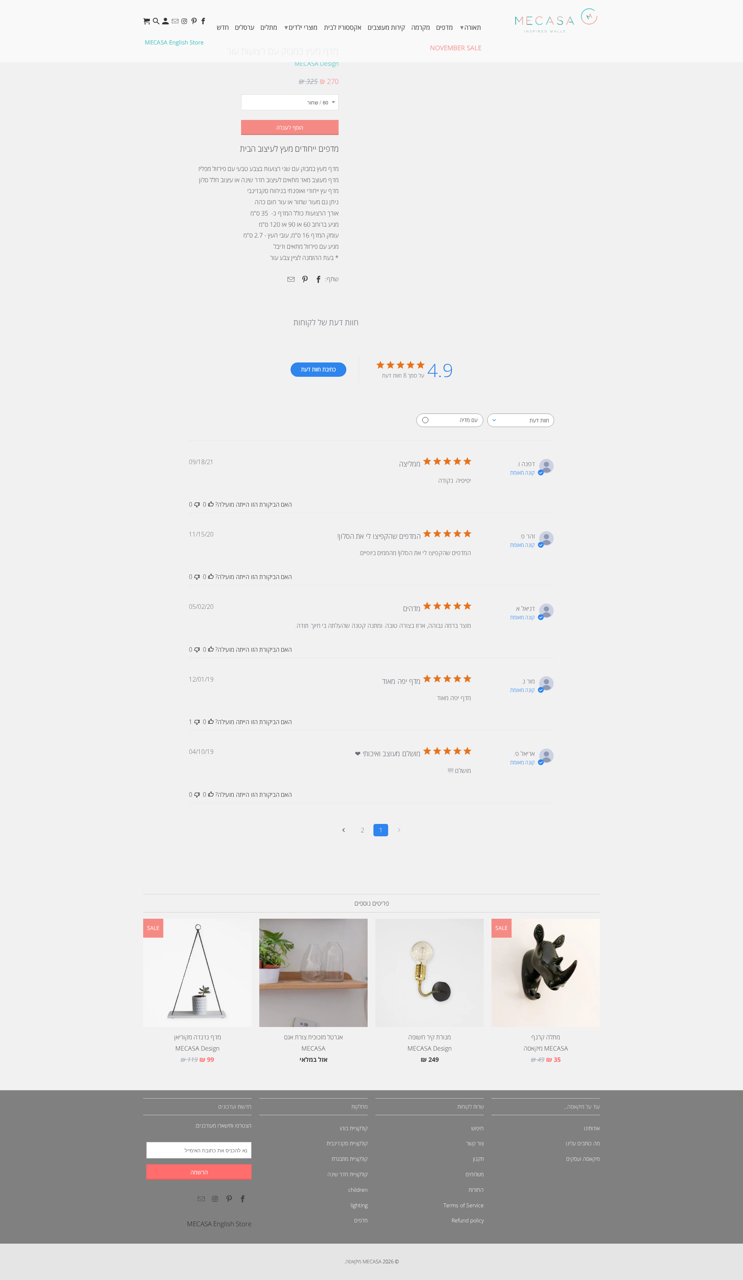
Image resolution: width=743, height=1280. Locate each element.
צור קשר (475, 1143)
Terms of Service (463, 1205)
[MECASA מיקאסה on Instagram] (185, 23)
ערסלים (244, 27)
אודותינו (592, 1128)
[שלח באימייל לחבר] (290, 279)
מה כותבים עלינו (583, 1143)
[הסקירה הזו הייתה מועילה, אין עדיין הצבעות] (211, 504)
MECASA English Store (174, 42)
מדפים (444, 27)
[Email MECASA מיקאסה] (176, 23)
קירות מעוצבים (386, 27)
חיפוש (477, 1128)
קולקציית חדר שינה (347, 1174)
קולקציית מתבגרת (350, 1158)
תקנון (478, 1158)
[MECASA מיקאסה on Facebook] (204, 23)
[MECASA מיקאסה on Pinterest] (195, 23)
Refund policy (468, 1220)
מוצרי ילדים (300, 27)
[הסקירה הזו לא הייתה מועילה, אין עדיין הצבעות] (197, 504)
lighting (359, 1205)
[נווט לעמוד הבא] (343, 830)
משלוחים (475, 1174)
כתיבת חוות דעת (318, 369)
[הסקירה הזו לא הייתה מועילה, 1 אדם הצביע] (197, 722)
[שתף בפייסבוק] (317, 279)
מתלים (268, 27)
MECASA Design (316, 63)
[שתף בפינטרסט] (303, 279)
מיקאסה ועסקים (583, 1158)
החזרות (476, 1189)
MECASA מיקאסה (364, 1261)
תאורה (470, 27)
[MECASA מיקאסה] (556, 20)
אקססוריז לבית (342, 27)
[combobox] (520, 420)
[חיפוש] (157, 23)
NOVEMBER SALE (455, 47)
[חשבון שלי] (166, 23)
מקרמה (420, 27)
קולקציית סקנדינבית (347, 1143)
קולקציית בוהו (354, 1128)
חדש (223, 27)
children (358, 1189)
